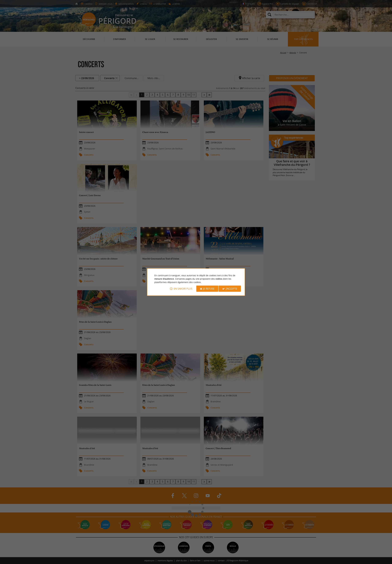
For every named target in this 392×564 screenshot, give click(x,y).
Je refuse (209, 288)
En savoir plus (183, 288)
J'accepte (231, 288)
